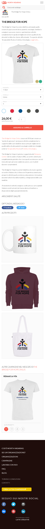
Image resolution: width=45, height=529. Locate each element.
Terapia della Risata (14, 149)
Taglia (5, 101)
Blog (4, 473)
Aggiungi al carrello (22, 127)
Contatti (6, 483)
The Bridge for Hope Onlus (11, 138)
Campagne (7, 461)
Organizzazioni (10, 456)
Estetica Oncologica (29, 149)
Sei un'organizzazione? (14, 452)
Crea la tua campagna (14, 489)
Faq (3, 469)
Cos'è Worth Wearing (13, 448)
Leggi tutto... (35, 40)
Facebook (8, 207)
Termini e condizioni (11, 479)
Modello (5, 95)
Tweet (22, 207)
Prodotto (6, 87)
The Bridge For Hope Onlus (19, 368)
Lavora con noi (10, 465)
